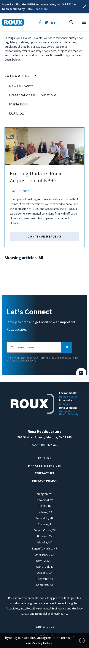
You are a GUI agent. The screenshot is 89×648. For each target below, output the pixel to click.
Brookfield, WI (44, 500)
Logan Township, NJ (44, 548)
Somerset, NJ (44, 585)
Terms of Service (20, 360)
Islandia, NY (44, 542)
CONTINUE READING (44, 236)
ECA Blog (16, 113)
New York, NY (44, 560)
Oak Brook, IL (44, 567)
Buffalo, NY (44, 506)
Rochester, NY (44, 579)
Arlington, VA (44, 494)
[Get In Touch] (81, 373)
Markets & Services (44, 465)
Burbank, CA (44, 512)
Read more (40, 9)
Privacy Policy (70, 357)
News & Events (21, 85)
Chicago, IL (44, 524)
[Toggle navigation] (84, 22)
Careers (44, 458)
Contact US (44, 473)
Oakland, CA (44, 573)
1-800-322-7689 (49, 445)
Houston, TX (44, 536)
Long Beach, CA (44, 554)
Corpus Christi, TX (44, 530)
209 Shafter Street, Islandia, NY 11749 (44, 437)
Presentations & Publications (33, 94)
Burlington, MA (44, 518)
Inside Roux (18, 104)
